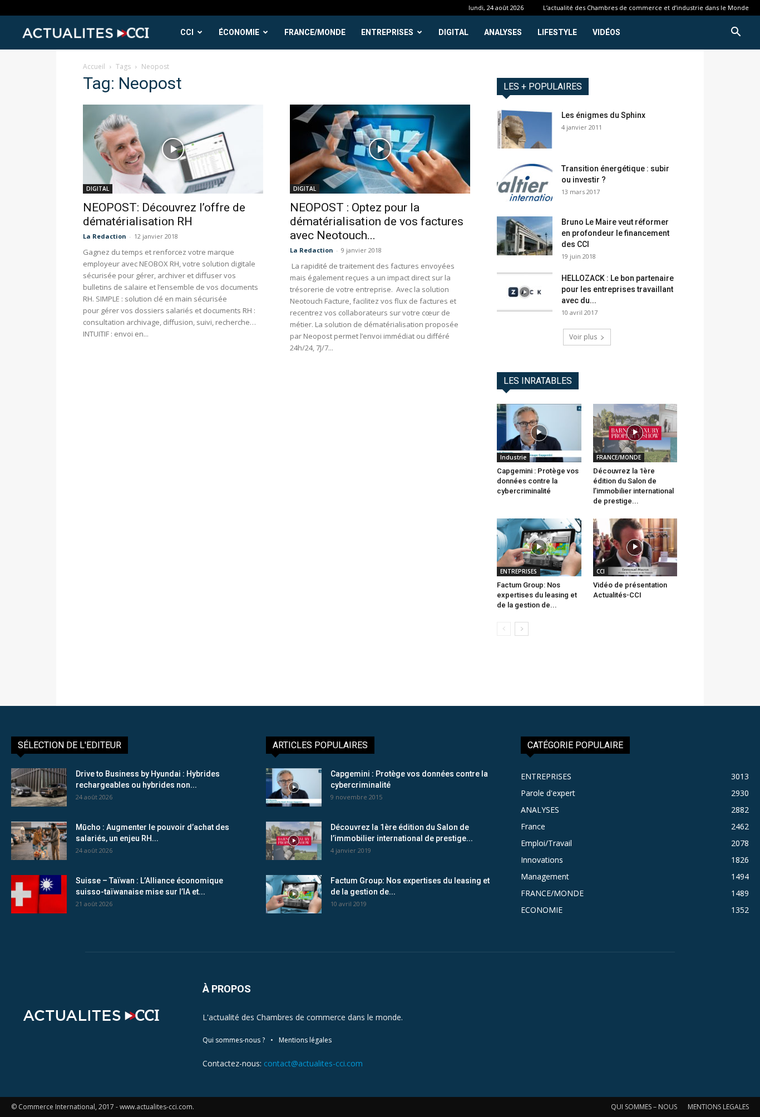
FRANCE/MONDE (315, 32)
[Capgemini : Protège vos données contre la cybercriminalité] (539, 433)
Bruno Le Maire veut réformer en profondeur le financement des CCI (615, 233)
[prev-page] (504, 629)
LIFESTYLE (557, 32)
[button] (735, 33)
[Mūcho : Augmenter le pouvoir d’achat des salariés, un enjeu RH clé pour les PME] (39, 841)
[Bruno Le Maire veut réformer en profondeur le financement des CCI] (524, 235)
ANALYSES (503, 32)
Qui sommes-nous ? (234, 1040)
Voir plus (583, 337)
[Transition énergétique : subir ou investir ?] (524, 182)
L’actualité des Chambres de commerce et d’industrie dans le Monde (646, 7)
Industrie (513, 457)
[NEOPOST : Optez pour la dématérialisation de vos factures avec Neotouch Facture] (380, 149)
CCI (187, 32)
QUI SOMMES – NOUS (644, 1106)
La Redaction (104, 236)
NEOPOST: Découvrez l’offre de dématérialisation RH (164, 214)
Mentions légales (305, 1040)
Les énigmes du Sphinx (603, 115)
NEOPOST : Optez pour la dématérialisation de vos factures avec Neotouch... (376, 221)
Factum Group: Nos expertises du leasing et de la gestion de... (537, 595)
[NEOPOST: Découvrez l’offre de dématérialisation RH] (173, 149)
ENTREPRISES (387, 32)
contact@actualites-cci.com (313, 1063)
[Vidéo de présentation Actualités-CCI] (635, 547)
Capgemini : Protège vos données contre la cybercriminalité (538, 481)
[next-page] (522, 629)
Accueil (94, 66)
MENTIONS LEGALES (718, 1106)
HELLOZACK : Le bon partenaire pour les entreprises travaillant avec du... (617, 289)
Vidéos (606, 32)
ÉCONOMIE (239, 32)
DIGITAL (453, 32)
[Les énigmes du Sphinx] (524, 129)
